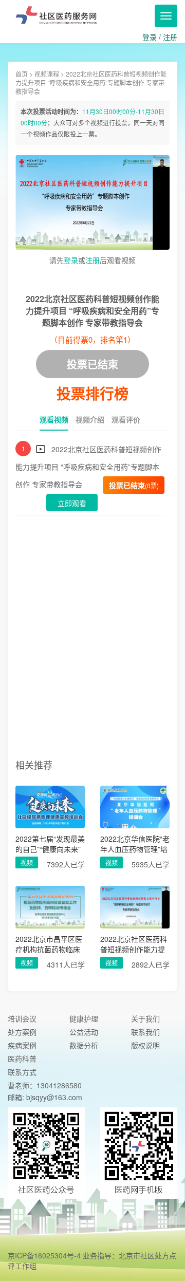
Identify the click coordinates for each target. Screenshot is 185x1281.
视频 (27, 862)
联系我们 (145, 1032)
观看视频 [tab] (54, 419)
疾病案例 (22, 1045)
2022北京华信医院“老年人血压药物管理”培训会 (135, 843)
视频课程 (46, 73)
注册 (170, 37)
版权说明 (145, 1045)
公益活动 (83, 1032)
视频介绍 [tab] (90, 419)
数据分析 (83, 1045)
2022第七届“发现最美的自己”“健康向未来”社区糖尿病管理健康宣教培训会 (50, 843)
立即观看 (72, 503)
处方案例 (22, 1032)
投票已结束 (134, 485)
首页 (21, 73)
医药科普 (22, 1058)
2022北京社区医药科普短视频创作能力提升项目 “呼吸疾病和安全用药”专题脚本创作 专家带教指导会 (88, 466)
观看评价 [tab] (126, 419)
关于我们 (145, 1018)
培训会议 (22, 1018)
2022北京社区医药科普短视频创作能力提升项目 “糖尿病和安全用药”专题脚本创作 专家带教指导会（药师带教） (135, 944)
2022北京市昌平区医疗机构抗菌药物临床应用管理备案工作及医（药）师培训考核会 (48, 944)
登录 (149, 37)
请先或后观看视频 (92, 260)
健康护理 (83, 1018)
